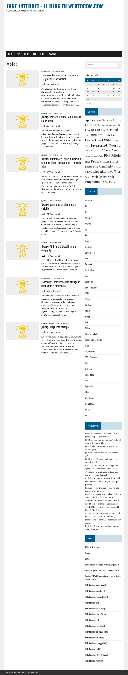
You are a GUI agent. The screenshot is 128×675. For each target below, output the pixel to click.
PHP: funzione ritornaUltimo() (96, 654)
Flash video (89, 270)
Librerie (99, 151)
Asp (120, 121)
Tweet (87, 380)
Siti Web (89, 171)
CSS (34, 54)
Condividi (104, 125)
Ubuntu (87, 392)
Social (98, 171)
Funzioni (95, 135)
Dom (102, 130)
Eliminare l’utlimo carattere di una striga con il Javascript (59, 77)
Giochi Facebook (91, 287)
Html (105, 140)
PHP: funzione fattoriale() (95, 608)
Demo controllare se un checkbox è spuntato (102, 564)
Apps (116, 121)
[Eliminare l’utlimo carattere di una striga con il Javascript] (22, 86)
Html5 (111, 140)
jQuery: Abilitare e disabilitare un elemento (59, 248)
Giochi (107, 135)
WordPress (109, 182)
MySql (101, 156)
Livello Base (110, 150)
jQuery (26, 54)
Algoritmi (88, 217)
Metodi (96, 156)
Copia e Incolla (111, 125)
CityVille (95, 125)
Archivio (88, 553)
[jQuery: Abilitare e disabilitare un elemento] (22, 258)
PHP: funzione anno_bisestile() (96, 591)
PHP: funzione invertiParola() (96, 614)
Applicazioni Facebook (100, 120)
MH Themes (36, 673)
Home (10, 54)
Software (106, 172)
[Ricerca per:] (102, 64)
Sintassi (118, 167)
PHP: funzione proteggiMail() (96, 643)
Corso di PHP (90, 252)
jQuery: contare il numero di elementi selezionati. (61, 118)
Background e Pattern (93, 339)
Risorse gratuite (91, 334)
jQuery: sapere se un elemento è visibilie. (58, 206)
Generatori (89, 281)
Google (99, 140)
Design (95, 130)
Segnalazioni (106, 166)
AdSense (88, 200)
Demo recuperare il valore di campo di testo (102, 570)
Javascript (99, 145)
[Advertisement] (64, 32)
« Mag (87, 102)
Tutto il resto (90, 374)
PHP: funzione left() (92, 620)
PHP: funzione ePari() (93, 602)
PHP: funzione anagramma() (95, 585)
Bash (87, 241)
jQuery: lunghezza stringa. (55, 327)
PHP (18, 54)
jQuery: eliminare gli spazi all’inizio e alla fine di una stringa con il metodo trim (61, 162)
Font (86, 276)
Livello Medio (89, 156)
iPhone (87, 146)
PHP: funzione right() (93, 649)
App (86, 229)
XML (86, 415)
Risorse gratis (91, 166)
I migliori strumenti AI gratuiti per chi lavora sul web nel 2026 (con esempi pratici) (102, 481)
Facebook (112, 130)
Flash (87, 135)
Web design (100, 177)
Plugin (87, 162)
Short (87, 363)
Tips (117, 171)
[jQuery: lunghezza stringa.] (22, 338)
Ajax (86, 212)
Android (88, 223)
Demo (87, 130)
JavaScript (52, 54)
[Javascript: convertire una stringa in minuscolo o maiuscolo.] (22, 293)
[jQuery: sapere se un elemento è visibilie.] (22, 216)
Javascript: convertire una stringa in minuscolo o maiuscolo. (60, 284)
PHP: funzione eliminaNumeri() (96, 596)
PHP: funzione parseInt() (94, 637)
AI (86, 206)
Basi (87, 125)
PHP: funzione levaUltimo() (95, 625)
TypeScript (89, 386)
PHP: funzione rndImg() (94, 660)
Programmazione (104, 161)
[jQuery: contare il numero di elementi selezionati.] (22, 128)
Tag (112, 172)
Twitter (88, 177)
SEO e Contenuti (91, 357)
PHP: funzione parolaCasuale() (96, 631)
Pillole (51, 323)
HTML (42, 54)
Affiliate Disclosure (92, 547)
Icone (116, 140)
